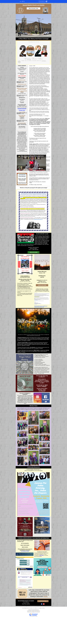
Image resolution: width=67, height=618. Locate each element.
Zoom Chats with (22, 115)
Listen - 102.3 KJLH (22, 75)
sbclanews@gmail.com (23, 286)
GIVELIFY (44, 386)
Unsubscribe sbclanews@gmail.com (33, 609)
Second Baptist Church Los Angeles (33, 5)
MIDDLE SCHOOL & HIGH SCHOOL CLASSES (22, 89)
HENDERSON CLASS (22, 84)
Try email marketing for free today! (33, 616)
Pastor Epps (21, 116)
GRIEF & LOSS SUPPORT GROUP (22, 91)
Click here (41, 555)
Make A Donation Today (33, 8)
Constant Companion (22, 108)
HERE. (46, 596)
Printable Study (22, 110)
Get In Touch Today (42, 601)
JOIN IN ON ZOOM (33, 252)
